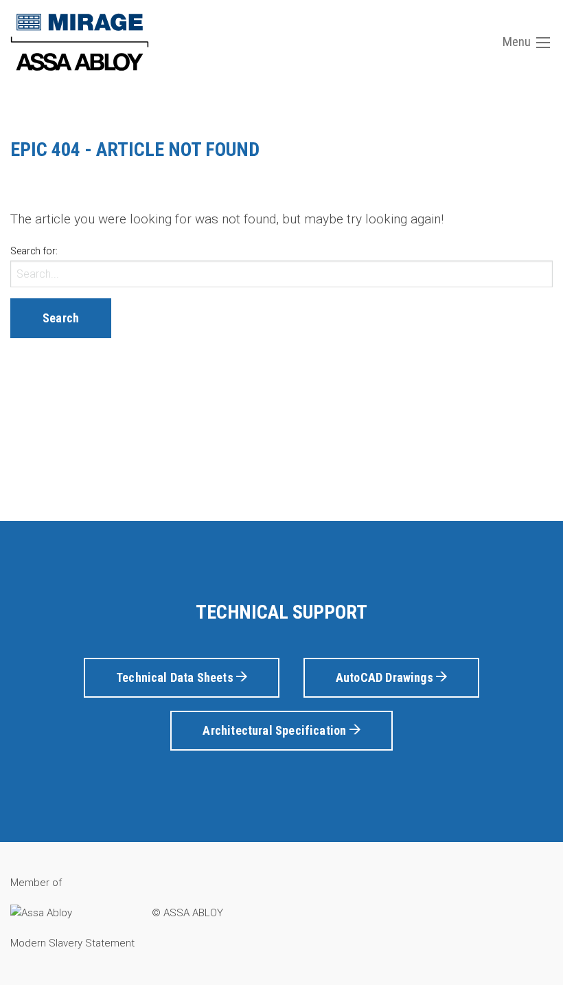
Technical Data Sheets (176, 677)
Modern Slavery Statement (72, 943)
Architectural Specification (276, 730)
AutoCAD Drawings (386, 677)
